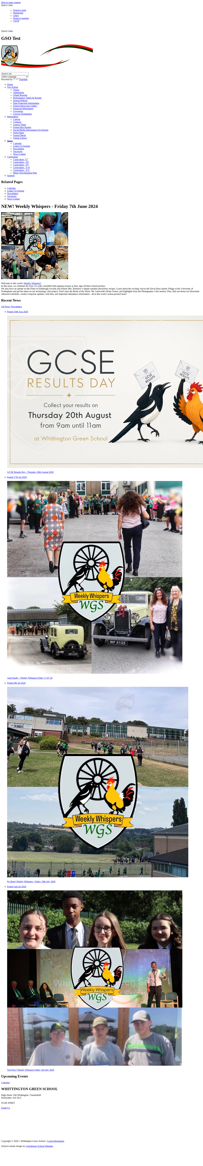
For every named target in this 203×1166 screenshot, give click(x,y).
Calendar (17, 143)
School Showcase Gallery (25, 106)
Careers (16, 119)
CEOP (16, 21)
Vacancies (17, 151)
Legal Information (55, 1141)
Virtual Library (20, 138)
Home (10, 84)
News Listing (19, 154)
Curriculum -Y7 (20, 159)
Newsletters (18, 148)
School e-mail (19, 10)
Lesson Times (19, 124)
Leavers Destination (22, 114)
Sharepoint (18, 13)
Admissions (18, 92)
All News (5, 306)
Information (12, 116)
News (10, 140)
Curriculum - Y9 (21, 165)
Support (11, 175)
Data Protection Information (26, 103)
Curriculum (12, 157)
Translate (23, 79)
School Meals (19, 135)
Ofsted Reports (20, 95)
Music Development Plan (25, 173)
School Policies (20, 100)
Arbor (16, 15)
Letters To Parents (21, 146)
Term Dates (18, 132)
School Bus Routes (22, 127)
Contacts (17, 122)
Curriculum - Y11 (21, 170)
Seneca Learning (21, 18)
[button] (14, 31)
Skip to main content (11, 2)
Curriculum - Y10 (21, 167)
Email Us (5, 1108)
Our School (12, 87)
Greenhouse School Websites (39, 1146)
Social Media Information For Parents (30, 130)
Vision (16, 90)
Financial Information (23, 108)
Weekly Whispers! (32, 283)
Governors (18, 111)
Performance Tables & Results (27, 98)
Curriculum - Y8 (21, 162)
